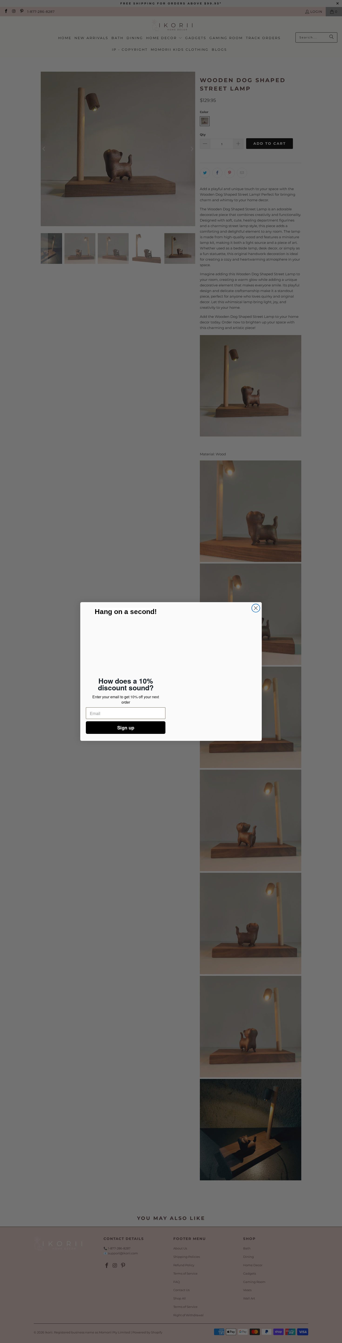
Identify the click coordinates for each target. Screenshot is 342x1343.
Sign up (126, 727)
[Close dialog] (256, 609)
